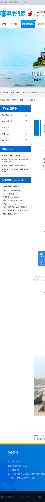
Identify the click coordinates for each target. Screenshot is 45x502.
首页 (21, 100)
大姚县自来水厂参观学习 (12, 155)
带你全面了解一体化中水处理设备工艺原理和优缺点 (15, 160)
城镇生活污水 (7, 115)
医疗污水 (5, 127)
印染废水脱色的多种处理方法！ (15, 165)
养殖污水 (5, 140)
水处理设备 (34, 92)
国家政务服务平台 (6, 496)
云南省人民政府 (26, 496)
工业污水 (5, 134)
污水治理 (24, 92)
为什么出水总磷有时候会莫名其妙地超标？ (15, 170)
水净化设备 (14, 92)
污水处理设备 (30, 100)
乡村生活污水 (7, 121)
